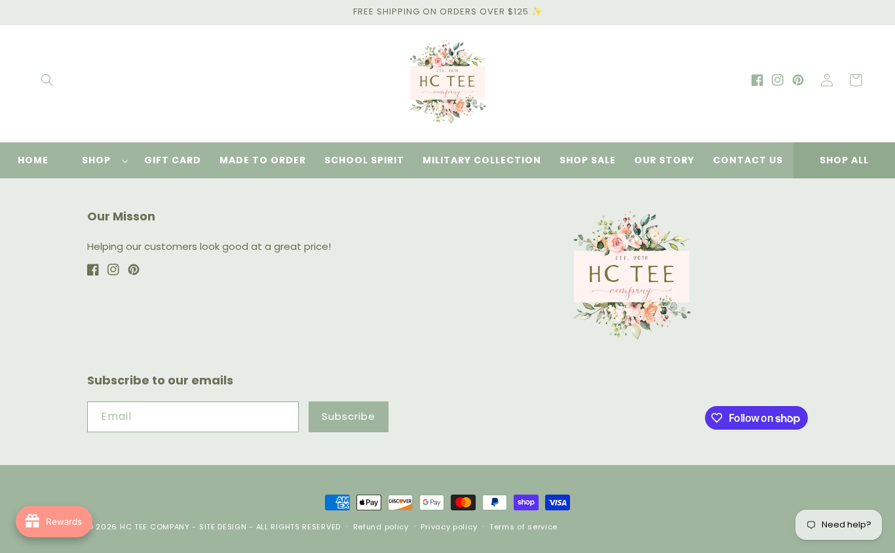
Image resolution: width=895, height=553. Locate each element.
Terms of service (523, 527)
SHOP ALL (844, 160)
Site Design (223, 527)
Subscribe (348, 416)
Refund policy (381, 527)
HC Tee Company (155, 527)
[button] (47, 80)
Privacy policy (449, 527)
